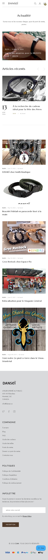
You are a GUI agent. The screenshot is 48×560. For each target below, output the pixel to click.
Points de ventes (7, 447)
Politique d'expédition (9, 475)
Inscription (10, 524)
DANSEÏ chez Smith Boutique (16, 172)
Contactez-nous (7, 455)
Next (44, 69)
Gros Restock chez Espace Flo (16, 261)
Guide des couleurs (9, 439)
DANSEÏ (13, 3)
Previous (38, 69)
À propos (5, 427)
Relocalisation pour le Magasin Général (22, 301)
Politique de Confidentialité (11, 471)
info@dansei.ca (7, 404)
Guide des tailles (8, 443)
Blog (7, 49)
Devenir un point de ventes (11, 451)
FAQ (3, 435)
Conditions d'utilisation (9, 479)
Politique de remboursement (11, 483)
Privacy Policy (27, 516)
